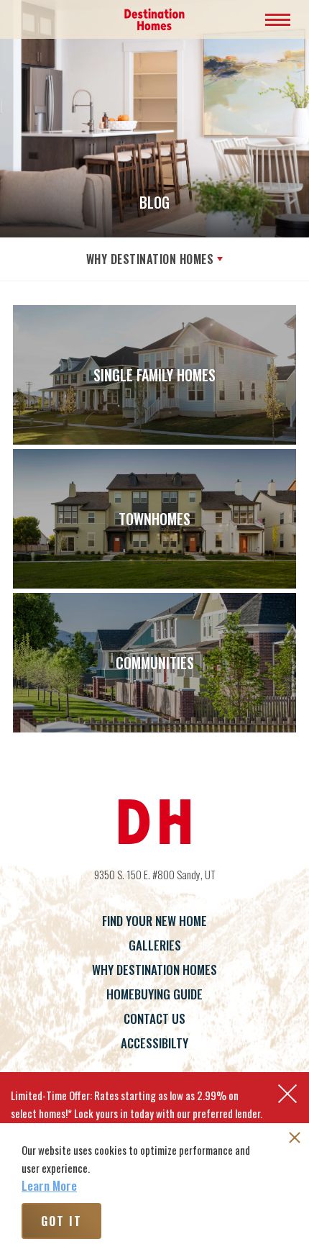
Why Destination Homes (150, 259)
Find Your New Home (154, 921)
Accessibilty (154, 1043)
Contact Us (154, 1018)
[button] (287, 1093)
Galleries (155, 945)
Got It (61, 1221)
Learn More (49, 1185)
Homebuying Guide (154, 994)
